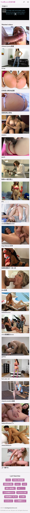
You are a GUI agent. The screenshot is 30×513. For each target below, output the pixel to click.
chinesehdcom (6, 445)
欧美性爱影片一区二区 (9, 268)
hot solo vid (6, 379)
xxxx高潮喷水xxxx (8, 335)
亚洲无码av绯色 (7, 113)
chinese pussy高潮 (8, 46)
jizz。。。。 (5, 201)
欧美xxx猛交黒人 (7, 179)
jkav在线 (4, 290)
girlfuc (4, 357)
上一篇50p (5, 468)
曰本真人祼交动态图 (8, 91)
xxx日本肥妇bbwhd (8, 224)
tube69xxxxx (6, 312)
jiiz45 (3, 157)
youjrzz (4, 135)
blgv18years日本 (7, 246)
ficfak (3, 68)
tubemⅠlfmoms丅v (8, 423)
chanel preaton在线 (8, 401)
